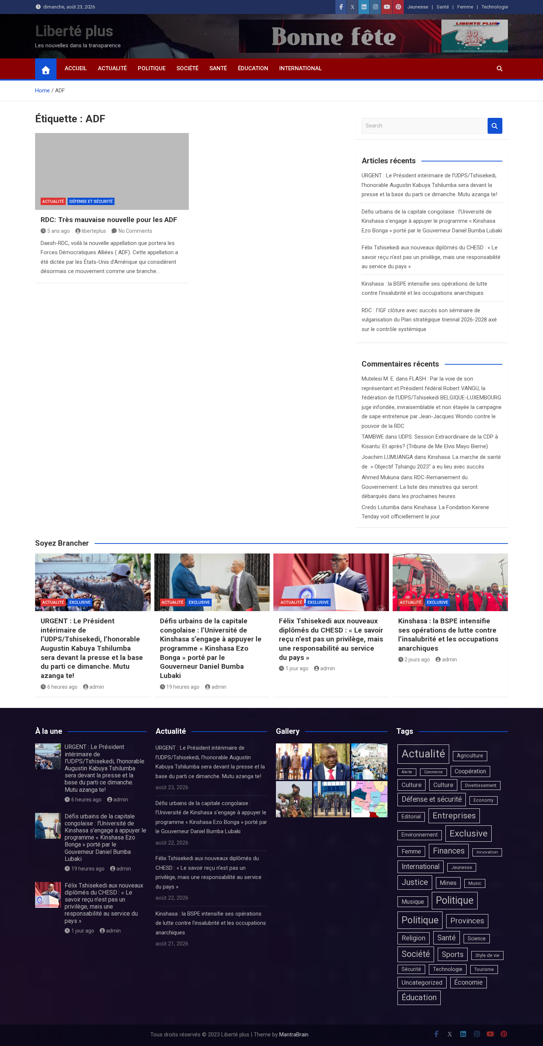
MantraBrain (293, 1034)
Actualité (112, 68)
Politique (151, 68)
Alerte (407, 772)
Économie (468, 982)
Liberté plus (74, 31)
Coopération (470, 771)
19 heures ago (182, 687)
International (300, 68)
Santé (443, 7)
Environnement (420, 835)
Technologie (495, 7)
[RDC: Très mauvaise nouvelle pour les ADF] (112, 171)
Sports (453, 954)
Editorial (411, 817)
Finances (449, 850)
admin (96, 687)
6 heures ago (62, 687)
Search (495, 126)
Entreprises (454, 816)
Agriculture (470, 756)
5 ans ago (58, 231)
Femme (465, 7)
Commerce (433, 772)
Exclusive (79, 602)
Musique (413, 901)
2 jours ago (417, 659)
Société (187, 68)
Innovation (487, 852)
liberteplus (94, 231)
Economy (484, 800)
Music (474, 883)
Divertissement (480, 785)
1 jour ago (297, 668)
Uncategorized (422, 982)
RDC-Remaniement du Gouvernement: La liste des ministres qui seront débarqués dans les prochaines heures (420, 487)
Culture (411, 784)
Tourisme (484, 969)
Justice (415, 882)
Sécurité (411, 969)
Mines (448, 882)
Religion (414, 938)
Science (477, 938)
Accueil (76, 68)
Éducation (253, 68)
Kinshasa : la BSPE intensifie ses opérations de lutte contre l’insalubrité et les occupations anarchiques (448, 635)
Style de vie (487, 955)
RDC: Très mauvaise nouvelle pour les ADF (109, 219)
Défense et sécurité (91, 201)
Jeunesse (417, 7)
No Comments (135, 231)
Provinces (467, 920)
